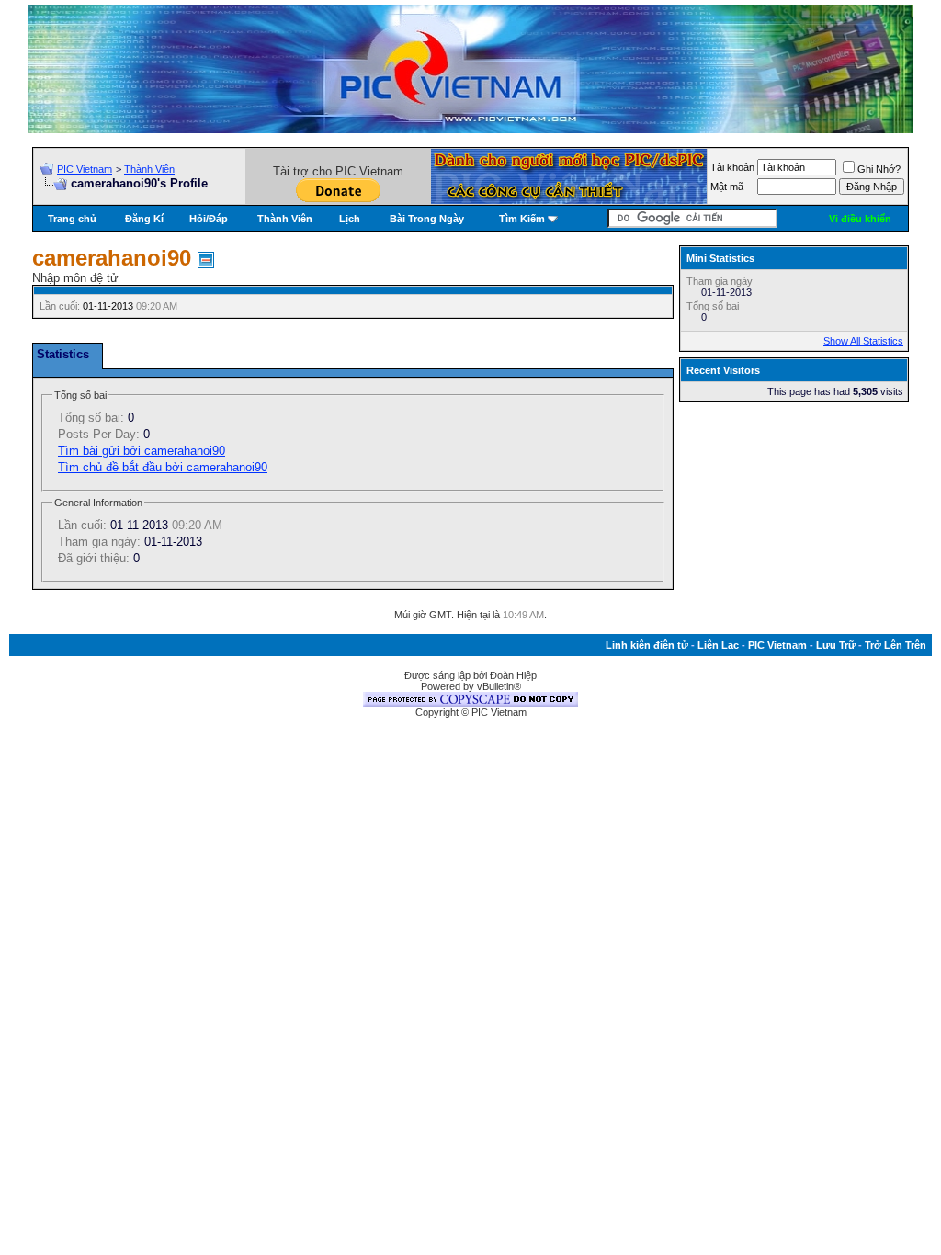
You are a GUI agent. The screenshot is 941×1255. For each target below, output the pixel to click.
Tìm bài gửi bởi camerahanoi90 (141, 451)
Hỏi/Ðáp (208, 218)
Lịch (349, 218)
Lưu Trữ (836, 644)
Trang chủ (72, 218)
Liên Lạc (718, 644)
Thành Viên (149, 169)
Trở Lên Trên (895, 644)
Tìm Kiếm (522, 218)
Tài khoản (732, 167)
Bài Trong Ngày (427, 218)
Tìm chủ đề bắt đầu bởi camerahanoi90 (162, 467)
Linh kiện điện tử (647, 644)
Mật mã (726, 186)
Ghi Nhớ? (879, 169)
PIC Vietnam (84, 169)
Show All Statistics (863, 340)
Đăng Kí (144, 218)
